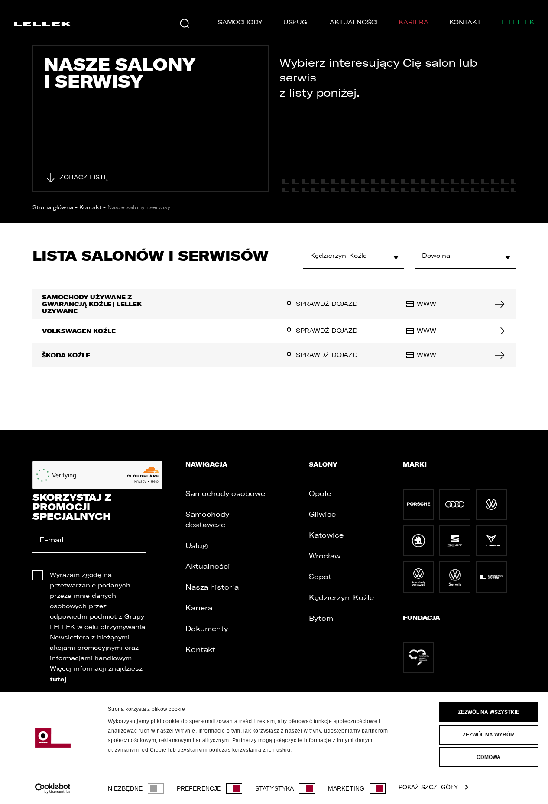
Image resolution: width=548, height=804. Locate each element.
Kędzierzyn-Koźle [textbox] (338, 255)
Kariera (413, 22)
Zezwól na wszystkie (488, 712)
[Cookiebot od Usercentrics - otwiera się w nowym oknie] (53, 788)
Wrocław (324, 556)
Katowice (326, 535)
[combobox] (353, 256)
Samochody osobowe (225, 494)
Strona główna (52, 207)
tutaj (58, 679)
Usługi (296, 22)
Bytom (321, 618)
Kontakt (465, 22)
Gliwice (322, 514)
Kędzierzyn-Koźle (341, 597)
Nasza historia (212, 587)
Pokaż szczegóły (428, 787)
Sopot (320, 577)
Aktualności (354, 22)
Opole (320, 494)
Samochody (240, 22)
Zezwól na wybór (488, 735)
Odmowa (489, 757)
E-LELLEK (518, 22)
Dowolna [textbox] (436, 255)
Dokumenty (206, 629)
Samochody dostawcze (207, 519)
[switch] (234, 788)
